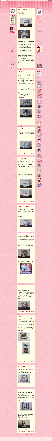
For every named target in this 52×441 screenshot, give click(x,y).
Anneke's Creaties (39, 104)
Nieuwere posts (19, 434)
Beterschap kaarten (39, 21)
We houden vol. (21, 71)
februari (13, 49)
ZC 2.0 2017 (38, 42)
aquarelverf (38, 18)
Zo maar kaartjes (39, 43)
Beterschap (38, 20)
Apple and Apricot (39, 114)
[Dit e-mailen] (31, 201)
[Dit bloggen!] (31, 153)
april (12, 47)
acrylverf (38, 17)
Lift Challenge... (39, 129)
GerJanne (39, 120)
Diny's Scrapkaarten (39, 80)
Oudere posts (33, 434)
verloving (38, 39)
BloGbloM (39, 168)
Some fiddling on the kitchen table (40, 94)
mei (12, 46)
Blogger (31, 439)
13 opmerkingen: (28, 311)
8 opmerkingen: (28, 431)
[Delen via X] (32, 153)
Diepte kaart (20, 391)
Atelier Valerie (39, 138)
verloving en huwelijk (39, 40)
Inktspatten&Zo (39, 183)
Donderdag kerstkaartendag (23, 206)
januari (12, 50)
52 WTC (33, 40)
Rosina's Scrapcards (39, 143)
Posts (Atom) (21, 435)
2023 (11, 67)
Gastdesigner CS (21, 366)
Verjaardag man (38, 37)
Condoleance (38, 24)
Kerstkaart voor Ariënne (23, 286)
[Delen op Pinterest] (33, 153)
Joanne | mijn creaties (39, 148)
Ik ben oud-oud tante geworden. (24, 158)
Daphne (21, 97)
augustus (13, 43)
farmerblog (39, 99)
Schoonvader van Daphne (23, 235)
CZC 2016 (38, 25)
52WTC (22, 298)
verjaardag (38, 36)
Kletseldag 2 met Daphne (23, 9)
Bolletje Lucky (39, 89)
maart (12, 48)
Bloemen (38, 22)
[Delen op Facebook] (33, 201)
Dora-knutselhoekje (39, 109)
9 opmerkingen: (28, 153)
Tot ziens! (41, 122)
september (13, 42)
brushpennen (38, 23)
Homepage (26, 434)
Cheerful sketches (31, 260)
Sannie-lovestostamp (39, 153)
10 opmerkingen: (28, 201)
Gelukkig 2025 (21, 316)
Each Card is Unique (39, 173)
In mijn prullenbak (21, 128)
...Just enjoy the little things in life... (39, 178)
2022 (11, 68)
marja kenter (12, 30)
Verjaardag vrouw (39, 38)
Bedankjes (38, 19)
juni (12, 45)
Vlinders (38, 41)
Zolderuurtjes (15, 3)
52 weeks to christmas (25, 214)
